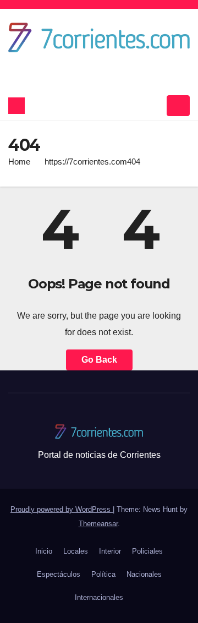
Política (103, 574)
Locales (75, 551)
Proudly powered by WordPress (61, 509)
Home (19, 161)
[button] (154, 105)
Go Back (99, 359)
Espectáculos (58, 574)
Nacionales (144, 574)
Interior (110, 551)
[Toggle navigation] (178, 105)
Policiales (147, 551)
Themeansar (98, 524)
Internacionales (99, 597)
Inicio (43, 551)
